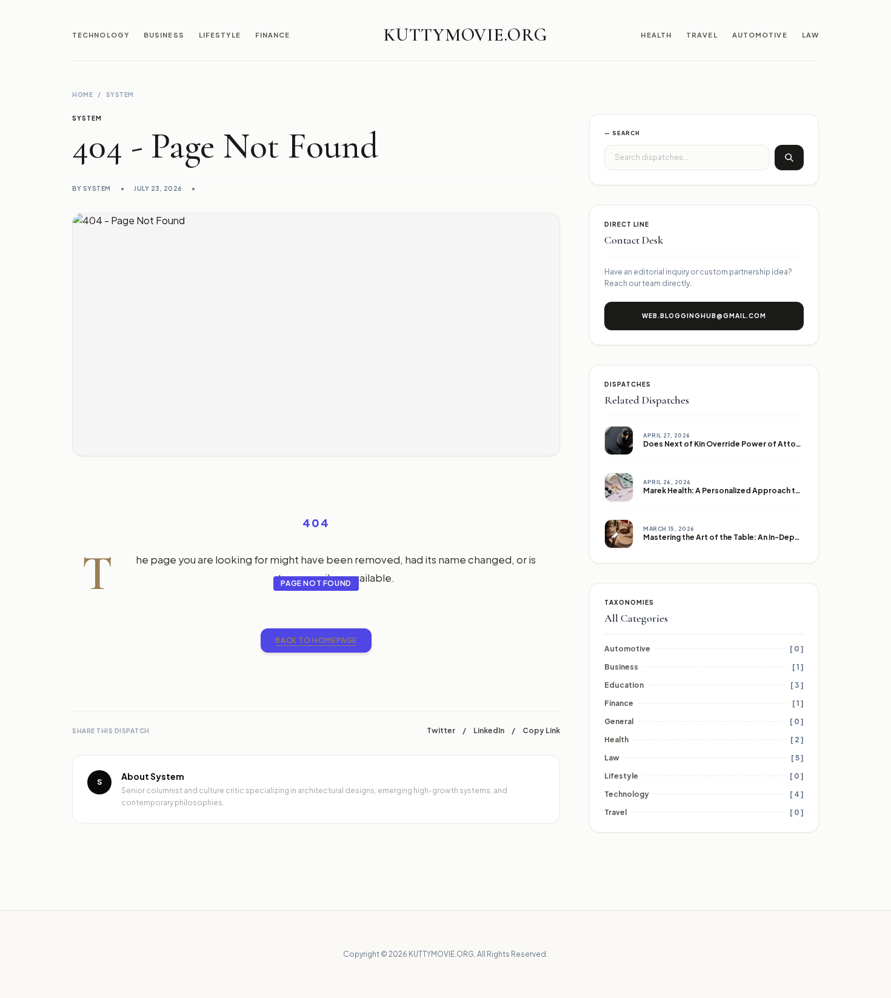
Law (810, 35)
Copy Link (541, 730)
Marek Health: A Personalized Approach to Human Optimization (760, 490)
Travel (702, 35)
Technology (100, 35)
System (120, 94)
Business (164, 35)
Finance (272, 35)
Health (656, 35)
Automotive (759, 35)
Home (82, 94)
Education (624, 685)
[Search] (789, 157)
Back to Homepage (316, 640)
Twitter (441, 730)
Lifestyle (220, 35)
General (618, 721)
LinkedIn (488, 730)
